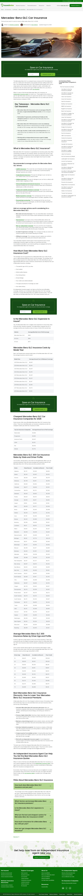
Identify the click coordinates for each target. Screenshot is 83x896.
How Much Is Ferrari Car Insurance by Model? (67, 130)
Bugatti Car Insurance (66, 108)
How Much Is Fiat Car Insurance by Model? (66, 90)
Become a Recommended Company (69, 883)
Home (2, 9)
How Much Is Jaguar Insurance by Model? (66, 151)
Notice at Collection (53, 894)
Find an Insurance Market (67, 874)
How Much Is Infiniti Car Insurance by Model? (67, 147)
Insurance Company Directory (7, 886)
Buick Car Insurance (66, 111)
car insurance (36, 89)
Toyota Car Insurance (66, 193)
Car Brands (14, 9)
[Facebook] (66, 888)
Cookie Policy (69, 894)
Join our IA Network (46, 876)
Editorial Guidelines (46, 878)
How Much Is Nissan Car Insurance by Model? (67, 179)
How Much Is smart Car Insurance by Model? (67, 187)
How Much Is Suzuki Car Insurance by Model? (67, 93)
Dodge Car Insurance (66, 127)
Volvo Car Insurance (66, 96)
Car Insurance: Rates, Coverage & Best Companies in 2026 (67, 82)
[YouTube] (63, 888)
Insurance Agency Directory (7, 884)
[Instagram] (70, 888)
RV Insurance (24, 885)
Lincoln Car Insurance (66, 161)
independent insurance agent (21, 94)
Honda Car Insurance (66, 138)
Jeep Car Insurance (66, 154)
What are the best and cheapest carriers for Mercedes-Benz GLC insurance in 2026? (30, 816)
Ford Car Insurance (66, 133)
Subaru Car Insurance (66, 190)
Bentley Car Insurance (66, 104)
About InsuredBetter (46, 872)
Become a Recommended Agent (68, 872)
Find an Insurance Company (7, 876)
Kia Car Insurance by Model (68, 156)
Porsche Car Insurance (67, 182)
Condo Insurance (24, 878)
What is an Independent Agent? (48, 874)
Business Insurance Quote (6, 872)
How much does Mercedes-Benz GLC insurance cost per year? (28, 786)
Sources (15, 837)
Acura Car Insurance (66, 99)
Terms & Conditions (78, 894)
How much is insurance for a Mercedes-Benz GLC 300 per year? (31, 823)
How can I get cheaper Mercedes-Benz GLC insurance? (30, 830)
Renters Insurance (25, 883)
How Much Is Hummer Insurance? (66, 141)
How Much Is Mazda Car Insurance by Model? (67, 168)
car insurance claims (29, 773)
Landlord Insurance (25, 882)
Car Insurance (8, 9)
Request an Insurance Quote (41, 857)
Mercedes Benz (22, 9)
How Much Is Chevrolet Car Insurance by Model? (68, 120)
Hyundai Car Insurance (66, 144)
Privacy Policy (62, 894)
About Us (49, 5)
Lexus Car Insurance (66, 117)
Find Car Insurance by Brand (67, 86)
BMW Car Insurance (66, 106)
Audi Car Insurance (66, 101)
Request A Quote (75, 5)
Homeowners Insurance (26, 880)
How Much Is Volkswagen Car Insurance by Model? (68, 196)
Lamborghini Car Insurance (68, 158)
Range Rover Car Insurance (68, 184)
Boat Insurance (24, 872)
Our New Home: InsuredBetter (48, 880)
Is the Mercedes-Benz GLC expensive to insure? (29, 809)
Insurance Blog (45, 886)
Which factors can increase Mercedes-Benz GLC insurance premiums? (30, 802)
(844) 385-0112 (64, 5)
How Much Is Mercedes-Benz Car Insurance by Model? (68, 171)
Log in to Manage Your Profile (68, 876)
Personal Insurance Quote (6, 874)
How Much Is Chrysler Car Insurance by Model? (67, 124)
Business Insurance (25, 874)
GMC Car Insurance (66, 135)
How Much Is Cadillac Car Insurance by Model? (67, 114)
